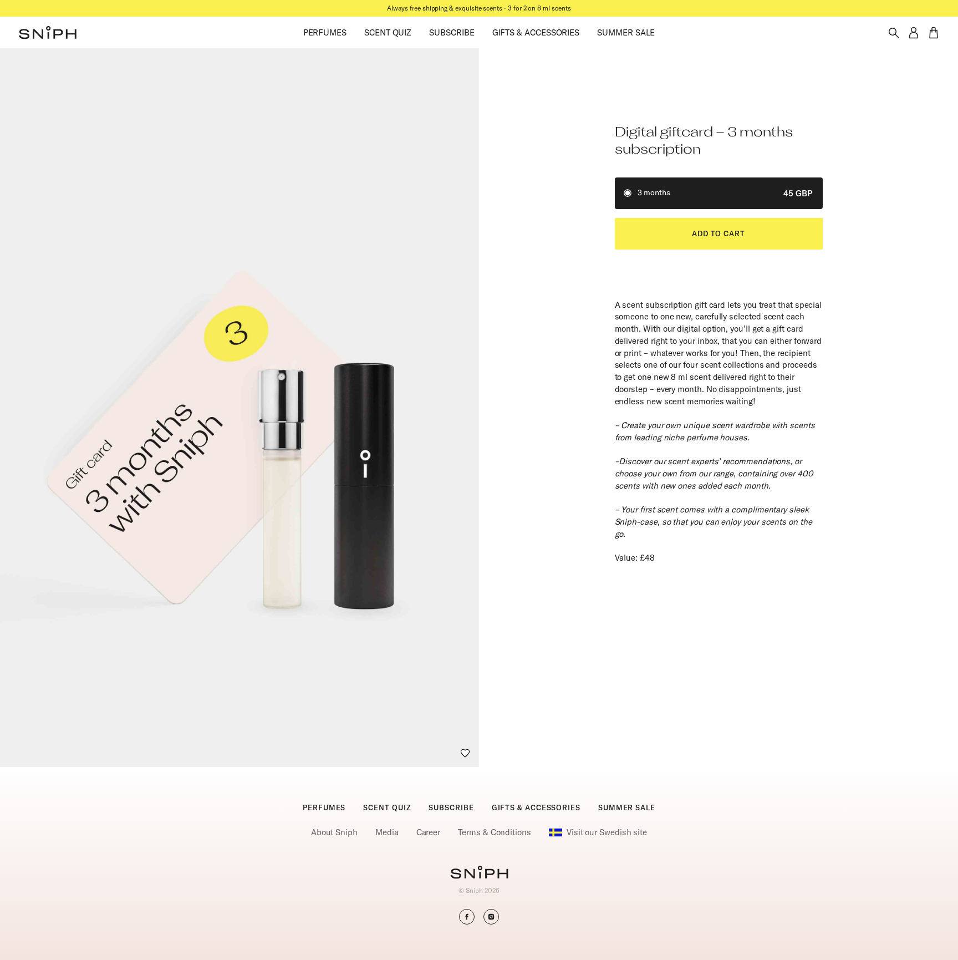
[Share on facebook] (467, 917)
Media (387, 832)
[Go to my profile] (914, 33)
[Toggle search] (894, 33)
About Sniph (334, 832)
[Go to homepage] (479, 873)
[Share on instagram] (491, 917)
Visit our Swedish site (607, 832)
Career (428, 832)
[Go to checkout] (934, 33)
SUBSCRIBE (451, 32)
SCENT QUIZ (387, 32)
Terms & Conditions (494, 832)
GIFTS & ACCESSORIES (536, 32)
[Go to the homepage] (47, 32)
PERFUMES (324, 32)
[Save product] (465, 753)
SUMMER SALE (626, 32)
